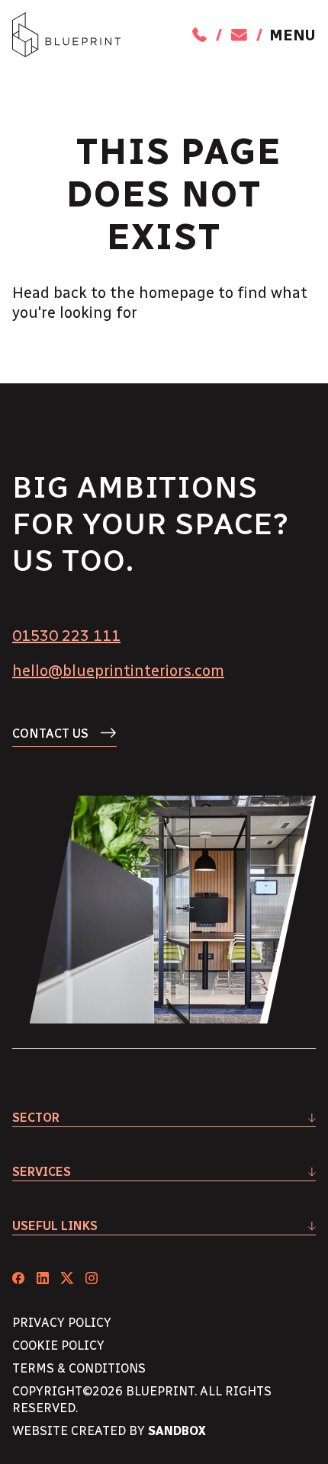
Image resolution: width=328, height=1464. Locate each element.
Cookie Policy (58, 1345)
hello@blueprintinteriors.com (118, 670)
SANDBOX (177, 1431)
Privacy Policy (61, 1322)
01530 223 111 (66, 635)
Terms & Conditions (79, 1368)
